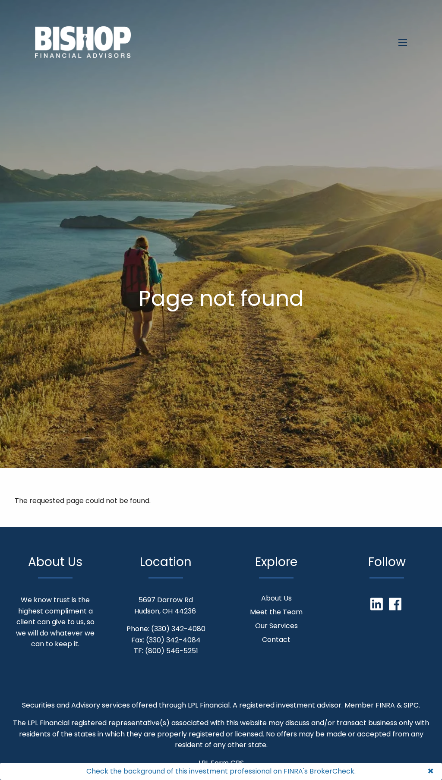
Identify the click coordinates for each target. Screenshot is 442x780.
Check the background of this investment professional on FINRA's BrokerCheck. (221, 771)
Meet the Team (276, 612)
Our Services (276, 626)
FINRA (385, 705)
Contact (276, 640)
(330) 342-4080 (178, 629)
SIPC (411, 705)
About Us (276, 598)
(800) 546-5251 (171, 651)
